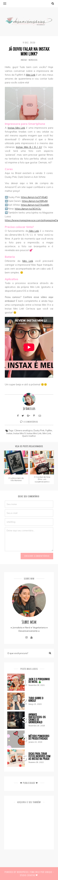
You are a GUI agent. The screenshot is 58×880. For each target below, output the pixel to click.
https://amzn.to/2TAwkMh (35, 204)
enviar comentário (36, 556)
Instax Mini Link (16, 127)
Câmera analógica (23, 430)
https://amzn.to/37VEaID (34, 197)
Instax (24, 59)
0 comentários (31, 421)
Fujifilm (48, 430)
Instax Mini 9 (19, 433)
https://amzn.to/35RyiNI (35, 201)
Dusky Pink (39, 430)
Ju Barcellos (29, 408)
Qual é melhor (29, 436)
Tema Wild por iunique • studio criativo (37, 873)
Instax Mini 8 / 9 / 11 (29, 147)
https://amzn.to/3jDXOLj (28, 208)
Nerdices (33, 59)
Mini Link (30, 74)
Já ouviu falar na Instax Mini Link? (29, 51)
